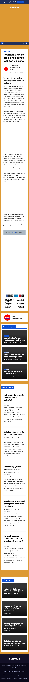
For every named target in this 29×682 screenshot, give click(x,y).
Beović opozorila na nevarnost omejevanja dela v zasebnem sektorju (20, 303)
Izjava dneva (7, 671)
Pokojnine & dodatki (15, 671)
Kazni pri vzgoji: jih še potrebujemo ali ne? (13, 625)
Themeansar (14, 667)
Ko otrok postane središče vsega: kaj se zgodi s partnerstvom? (13, 538)
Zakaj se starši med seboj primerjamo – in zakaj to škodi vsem (14, 503)
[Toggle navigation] (13, 43)
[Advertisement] (14, 26)
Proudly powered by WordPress (9, 665)
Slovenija (7, 51)
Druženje (17, 675)
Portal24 (9, 678)
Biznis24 (15, 678)
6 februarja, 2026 (11, 403)
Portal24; (14, 232)
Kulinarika (5, 675)
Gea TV (20, 678)
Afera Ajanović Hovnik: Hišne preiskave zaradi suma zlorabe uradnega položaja (9, 303)
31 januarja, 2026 (11, 472)
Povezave (25, 678)
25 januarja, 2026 (11, 544)
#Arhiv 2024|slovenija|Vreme (16, 71)
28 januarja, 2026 (11, 509)
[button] (24, 43)
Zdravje (23, 671)
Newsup (24, 665)
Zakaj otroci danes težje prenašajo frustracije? (12, 608)
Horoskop (3, 678)
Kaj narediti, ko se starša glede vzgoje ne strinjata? (14, 397)
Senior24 (14, 7)
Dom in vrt (11, 675)
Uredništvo (15, 65)
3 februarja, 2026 (11, 437)
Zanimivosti (23, 675)
